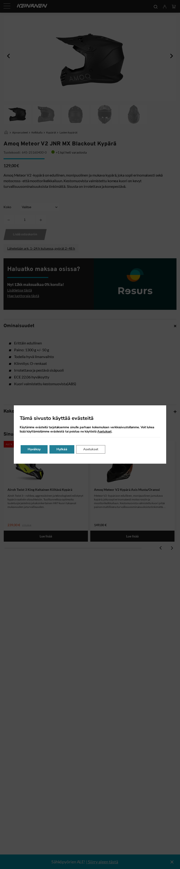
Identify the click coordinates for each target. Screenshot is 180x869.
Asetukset (104, 431)
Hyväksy (34, 449)
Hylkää (61, 449)
